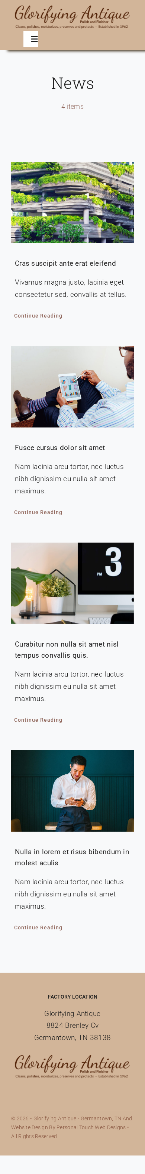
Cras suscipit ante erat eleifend (65, 263)
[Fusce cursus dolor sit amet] (72, 386)
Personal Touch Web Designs (91, 1127)
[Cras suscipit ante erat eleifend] (72, 202)
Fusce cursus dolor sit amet (60, 447)
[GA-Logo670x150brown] (72, 7)
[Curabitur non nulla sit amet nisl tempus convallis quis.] (72, 583)
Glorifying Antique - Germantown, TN (77, 1118)
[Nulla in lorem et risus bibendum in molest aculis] (72, 791)
